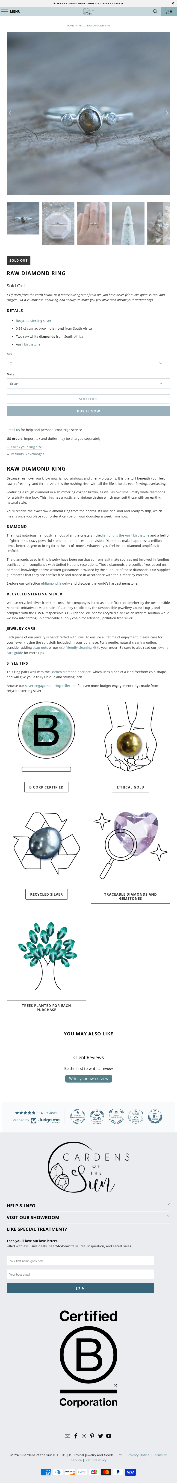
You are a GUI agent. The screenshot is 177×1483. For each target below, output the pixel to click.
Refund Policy (96, 1460)
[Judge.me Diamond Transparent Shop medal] (77, 1116)
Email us (13, 430)
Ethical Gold (130, 787)
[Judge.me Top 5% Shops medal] (155, 1116)
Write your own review (88, 1078)
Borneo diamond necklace (71, 672)
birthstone (32, 344)
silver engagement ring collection (51, 685)
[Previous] (10, 113)
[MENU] (2, 11)
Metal (11, 374)
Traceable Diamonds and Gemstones (130, 896)
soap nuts (40, 647)
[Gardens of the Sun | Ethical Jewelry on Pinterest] (92, 1436)
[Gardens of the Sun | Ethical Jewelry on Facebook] (76, 1436)
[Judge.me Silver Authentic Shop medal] (116, 1116)
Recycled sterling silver (33, 320)
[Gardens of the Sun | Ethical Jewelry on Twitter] (100, 1436)
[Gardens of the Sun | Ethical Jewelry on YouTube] (108, 1436)
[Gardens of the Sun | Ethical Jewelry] (88, 11)
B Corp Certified (46, 787)
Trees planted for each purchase (46, 1007)
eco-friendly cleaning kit (77, 647)
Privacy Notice (138, 1455)
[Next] (167, 113)
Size (9, 354)
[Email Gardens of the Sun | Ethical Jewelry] (67, 1436)
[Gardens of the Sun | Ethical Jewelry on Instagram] (84, 1436)
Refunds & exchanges (27, 454)
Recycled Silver (46, 894)
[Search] (155, 11)
